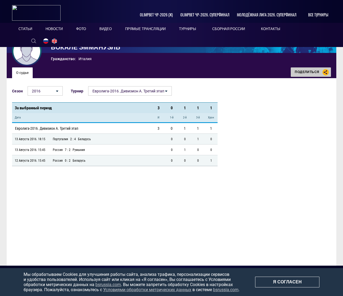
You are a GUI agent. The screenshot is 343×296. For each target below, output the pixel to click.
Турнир (77, 91)
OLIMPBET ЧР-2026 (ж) (156, 14)
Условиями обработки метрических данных (147, 289)
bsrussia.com (108, 284)
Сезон (17, 91)
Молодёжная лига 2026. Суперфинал (266, 14)
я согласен (287, 282)
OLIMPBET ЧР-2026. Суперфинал (204, 14)
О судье (22, 73)
